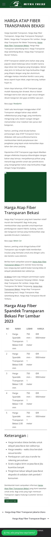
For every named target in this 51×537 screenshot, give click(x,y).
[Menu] (4, 4)
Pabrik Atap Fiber (10, 501)
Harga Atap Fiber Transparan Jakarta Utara (25, 512)
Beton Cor (17, 241)
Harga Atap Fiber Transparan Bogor (29, 518)
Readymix (17, 103)
